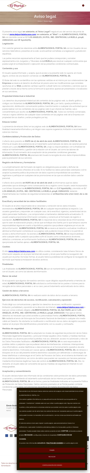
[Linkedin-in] (11, 435)
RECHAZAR (52, 457)
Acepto (51, 450)
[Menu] (3, 3)
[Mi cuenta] (86, 6)
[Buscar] (78, 6)
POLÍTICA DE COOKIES (54, 443)
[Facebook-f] (6, 435)
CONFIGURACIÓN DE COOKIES (52, 465)
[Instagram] (15, 435)
